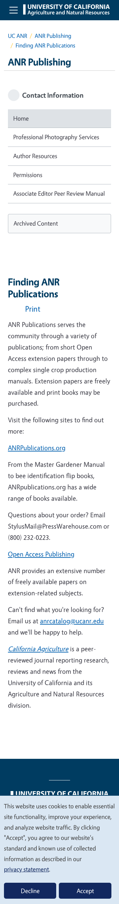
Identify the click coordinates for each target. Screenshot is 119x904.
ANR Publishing (53, 35)
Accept (85, 891)
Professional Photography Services (56, 137)
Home (21, 118)
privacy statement (26, 869)
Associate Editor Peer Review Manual (59, 193)
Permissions (27, 175)
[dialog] (59, 849)
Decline (30, 891)
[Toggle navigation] (13, 10)
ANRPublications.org (36, 448)
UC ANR (17, 35)
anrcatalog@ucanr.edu (72, 621)
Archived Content (36, 223)
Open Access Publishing (41, 554)
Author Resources (35, 156)
